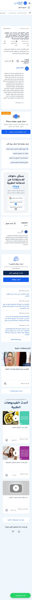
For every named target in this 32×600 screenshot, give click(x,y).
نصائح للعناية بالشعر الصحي (19, 162)
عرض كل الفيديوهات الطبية (16, 520)
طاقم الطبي (20, 68)
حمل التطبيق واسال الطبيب (17, 132)
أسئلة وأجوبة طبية (22, 13)
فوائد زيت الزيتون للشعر (20, 153)
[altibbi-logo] (20, 3)
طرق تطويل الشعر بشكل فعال (16, 149)
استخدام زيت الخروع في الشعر (18, 158)
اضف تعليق (9, 223)
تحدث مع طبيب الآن (16, 273)
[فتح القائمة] (29, 3)
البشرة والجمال (12, 13)
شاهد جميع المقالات (16, 391)
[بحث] (29, 7)
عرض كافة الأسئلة (16, 339)
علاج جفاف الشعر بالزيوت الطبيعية (16, 462)
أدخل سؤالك (16, 279)
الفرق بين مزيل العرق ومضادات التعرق (17, 369)
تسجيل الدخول (22, 7)
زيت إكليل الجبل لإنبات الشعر (18, 497)
